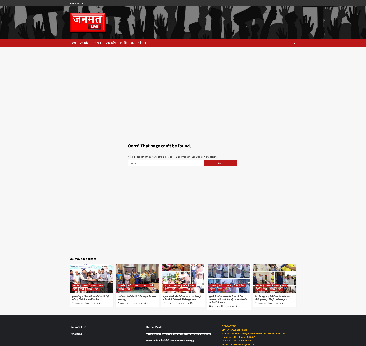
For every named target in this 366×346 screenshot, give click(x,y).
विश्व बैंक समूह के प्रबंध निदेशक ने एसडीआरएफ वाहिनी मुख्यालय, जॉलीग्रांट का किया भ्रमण (272, 298)
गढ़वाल (101, 285)
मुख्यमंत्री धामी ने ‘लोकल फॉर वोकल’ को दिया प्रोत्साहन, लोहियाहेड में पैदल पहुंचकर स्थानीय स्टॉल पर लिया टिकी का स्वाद (228, 299)
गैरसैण (75, 289)
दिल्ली (82, 289)
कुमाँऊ (94, 285)
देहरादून (89, 289)
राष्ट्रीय (98, 43)
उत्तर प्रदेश (111, 43)
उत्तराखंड (84, 43)
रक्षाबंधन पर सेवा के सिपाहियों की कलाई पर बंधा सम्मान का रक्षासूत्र (170, 340)
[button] (294, 42)
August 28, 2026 (183, 303)
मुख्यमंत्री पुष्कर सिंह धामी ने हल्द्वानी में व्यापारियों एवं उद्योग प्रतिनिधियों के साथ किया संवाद (90, 298)
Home (73, 43)
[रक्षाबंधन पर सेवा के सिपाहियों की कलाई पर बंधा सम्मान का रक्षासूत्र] (137, 278)
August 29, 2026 (92, 303)
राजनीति (123, 43)
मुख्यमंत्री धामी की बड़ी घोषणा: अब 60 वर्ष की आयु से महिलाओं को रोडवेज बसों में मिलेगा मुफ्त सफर (182, 298)
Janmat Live (78, 303)
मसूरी (96, 289)
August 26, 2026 (275, 303)
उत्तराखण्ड (85, 285)
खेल (132, 43)
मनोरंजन (142, 43)
